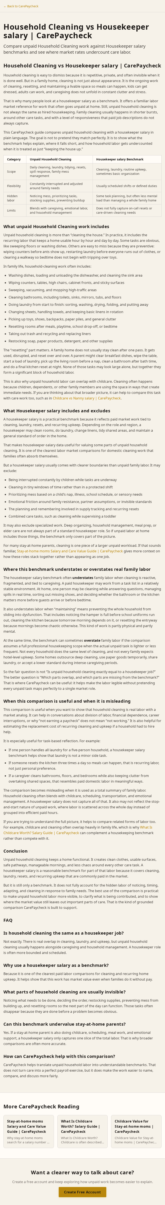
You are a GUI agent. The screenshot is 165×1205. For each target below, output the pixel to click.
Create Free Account (82, 1192)
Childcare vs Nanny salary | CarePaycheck (87, 398)
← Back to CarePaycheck (20, 6)
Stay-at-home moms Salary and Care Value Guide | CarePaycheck (70, 551)
